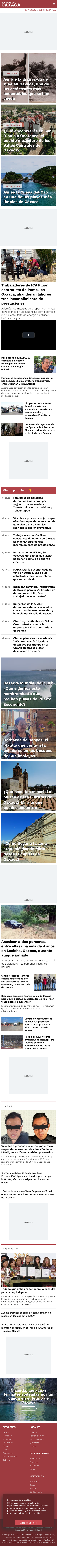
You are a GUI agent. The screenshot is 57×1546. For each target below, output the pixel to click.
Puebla (33, 1446)
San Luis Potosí (37, 1439)
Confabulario (36, 1492)
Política (6, 1446)
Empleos (34, 1462)
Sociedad (7, 1439)
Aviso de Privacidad (32, 1513)
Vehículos (34, 1465)
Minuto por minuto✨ (18, 490)
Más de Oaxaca (12, 125)
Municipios (8, 1443)
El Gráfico (34, 1481)
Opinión (6, 1460)
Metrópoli (7, 1436)
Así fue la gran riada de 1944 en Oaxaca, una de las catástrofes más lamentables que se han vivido (26, 89)
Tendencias (11, 73)
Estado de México (38, 1436)
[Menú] (54, 4)
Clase (32, 1485)
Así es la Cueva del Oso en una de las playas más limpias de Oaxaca (27, 197)
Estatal (6, 1432)
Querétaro (34, 1443)
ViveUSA (34, 1488)
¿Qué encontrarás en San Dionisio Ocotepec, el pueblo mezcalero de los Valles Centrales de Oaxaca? (27, 140)
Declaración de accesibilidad (28, 1530)
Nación (6, 1450)
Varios (32, 1469)
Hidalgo (33, 1432)
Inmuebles (35, 1459)
